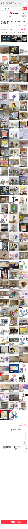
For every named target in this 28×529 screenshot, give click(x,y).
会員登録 (3, 17)
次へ (23, 424)
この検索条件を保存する (14, 522)
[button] (23, 13)
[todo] (26, 13)
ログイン (9, 17)
